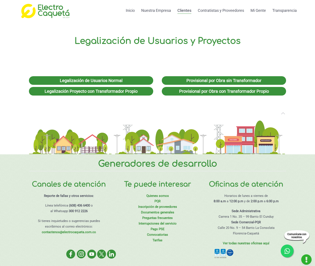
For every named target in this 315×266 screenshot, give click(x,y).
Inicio (130, 10)
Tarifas (157, 240)
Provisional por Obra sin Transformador (223, 80)
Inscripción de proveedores (157, 207)
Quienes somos (157, 196)
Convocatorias (157, 235)
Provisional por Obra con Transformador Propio (224, 91)
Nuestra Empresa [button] (156, 10)
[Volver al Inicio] (45, 10)
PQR (157, 201)
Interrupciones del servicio (158, 223)
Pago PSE (158, 229)
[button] (283, 113)
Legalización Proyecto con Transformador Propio (91, 91)
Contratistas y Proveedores (221, 10)
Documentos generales (157, 212)
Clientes (184, 10)
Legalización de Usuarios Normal (91, 80)
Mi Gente (258, 10)
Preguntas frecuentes (157, 218)
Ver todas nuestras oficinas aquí (246, 243)
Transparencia (284, 10)
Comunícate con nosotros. (296, 236)
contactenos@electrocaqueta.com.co (69, 232)
